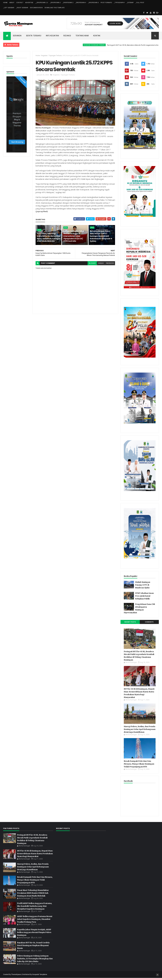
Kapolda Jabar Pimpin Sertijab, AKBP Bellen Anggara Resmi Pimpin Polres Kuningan (34, 932)
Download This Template (55, 7)
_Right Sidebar (22, 7)
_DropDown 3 (68, 2)
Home (5, 2)
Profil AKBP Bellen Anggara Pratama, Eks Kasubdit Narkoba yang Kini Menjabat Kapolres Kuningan (34, 906)
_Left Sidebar (8, 7)
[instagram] (154, 12)
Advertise (29, 2)
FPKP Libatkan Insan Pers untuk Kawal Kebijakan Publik (144, 596)
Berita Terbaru (33, 36)
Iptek (39, 230)
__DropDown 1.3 (41, 2)
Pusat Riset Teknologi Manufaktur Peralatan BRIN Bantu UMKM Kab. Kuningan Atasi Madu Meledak (48, 237)
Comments (149, 622)
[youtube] (150, 12)
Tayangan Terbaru (55, 55)
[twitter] (147, 12)
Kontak (96, 36)
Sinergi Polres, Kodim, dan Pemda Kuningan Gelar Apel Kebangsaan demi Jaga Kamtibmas (139, 729)
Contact (19, 2)
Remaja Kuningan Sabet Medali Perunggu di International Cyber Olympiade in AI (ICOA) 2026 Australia (73, 236)
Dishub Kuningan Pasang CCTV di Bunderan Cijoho (142, 585)
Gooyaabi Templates (39, 974)
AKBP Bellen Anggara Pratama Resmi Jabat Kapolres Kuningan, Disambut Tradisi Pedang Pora (34, 919)
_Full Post (139, 2)
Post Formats (106, 2)
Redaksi (67, 36)
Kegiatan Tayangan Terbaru (75, 45)
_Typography (119, 2)
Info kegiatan (52, 36)
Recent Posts (130, 622)
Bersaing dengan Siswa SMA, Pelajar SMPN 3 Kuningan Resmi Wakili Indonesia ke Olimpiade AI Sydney (101, 236)
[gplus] (157, 12)
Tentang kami (82, 36)
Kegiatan (44, 55)
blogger (92, 263)
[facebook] (143, 12)
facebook (110, 263)
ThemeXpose (16, 974)
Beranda (17, 36)
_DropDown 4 (80, 2)
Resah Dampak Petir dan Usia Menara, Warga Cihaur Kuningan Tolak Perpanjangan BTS (139, 764)
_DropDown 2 (55, 2)
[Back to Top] (157, 974)
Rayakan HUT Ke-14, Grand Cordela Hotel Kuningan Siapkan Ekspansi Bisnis (33, 945)
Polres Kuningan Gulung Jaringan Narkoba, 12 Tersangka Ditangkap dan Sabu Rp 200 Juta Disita (35, 959)
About (11, 2)
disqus (101, 263)
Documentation (36, 7)
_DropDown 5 (93, 2)
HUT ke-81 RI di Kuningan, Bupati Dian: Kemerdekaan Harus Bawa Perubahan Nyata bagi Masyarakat (35, 853)
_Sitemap (130, 2)
